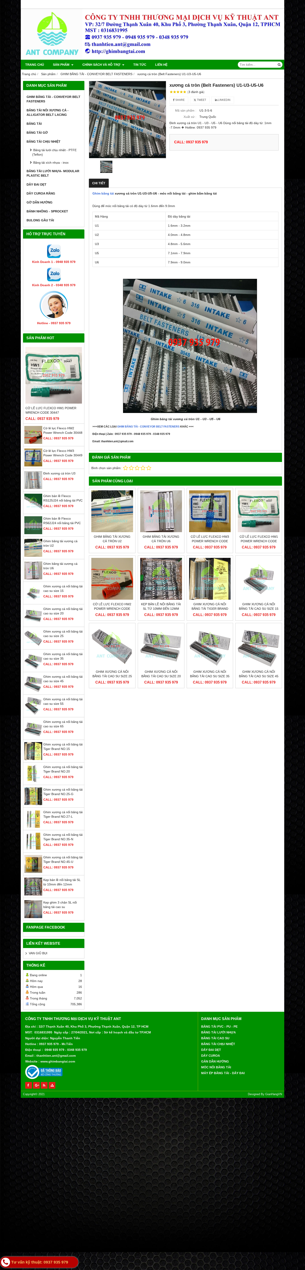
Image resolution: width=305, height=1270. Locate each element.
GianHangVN (273, 1094)
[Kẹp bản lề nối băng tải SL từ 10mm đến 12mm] (33, 894)
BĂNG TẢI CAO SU (215, 1038)
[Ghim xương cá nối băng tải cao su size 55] (33, 713)
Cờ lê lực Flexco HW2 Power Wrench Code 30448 (112, 608)
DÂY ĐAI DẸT (36, 184)
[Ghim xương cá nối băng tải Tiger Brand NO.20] (33, 781)
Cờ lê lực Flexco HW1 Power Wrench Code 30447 (50, 410)
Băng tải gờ (37, 132)
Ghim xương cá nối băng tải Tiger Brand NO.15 (210, 608)
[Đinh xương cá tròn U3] (33, 488)
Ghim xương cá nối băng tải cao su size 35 (210, 674)
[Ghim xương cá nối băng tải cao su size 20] (33, 623)
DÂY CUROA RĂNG (41, 193)
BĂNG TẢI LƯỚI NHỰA (218, 1032)
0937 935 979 (49, 1044)
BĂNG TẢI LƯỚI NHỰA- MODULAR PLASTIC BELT (53, 173)
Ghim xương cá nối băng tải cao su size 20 (161, 674)
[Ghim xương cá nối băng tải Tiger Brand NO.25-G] (33, 804)
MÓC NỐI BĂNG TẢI (216, 1067)
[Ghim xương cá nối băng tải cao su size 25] (33, 646)
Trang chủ (34, 64)
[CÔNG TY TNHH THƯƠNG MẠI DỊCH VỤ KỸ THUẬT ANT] (152, 58)
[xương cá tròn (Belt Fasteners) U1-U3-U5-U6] (127, 119)
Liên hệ (161, 64)
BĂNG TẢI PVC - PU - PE (219, 1026)
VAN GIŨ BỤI (38, 953)
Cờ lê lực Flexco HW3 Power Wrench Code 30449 (210, 541)
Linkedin (223, 100)
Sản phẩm (61, 64)
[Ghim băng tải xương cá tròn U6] (33, 578)
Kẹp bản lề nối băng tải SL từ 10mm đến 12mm (161, 606)
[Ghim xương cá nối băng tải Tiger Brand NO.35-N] (33, 849)
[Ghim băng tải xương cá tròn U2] (33, 555)
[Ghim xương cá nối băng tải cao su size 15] (33, 601)
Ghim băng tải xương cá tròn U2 (112, 539)
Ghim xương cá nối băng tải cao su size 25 (112, 674)
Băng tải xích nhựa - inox (51, 162)
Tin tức (139, 64)
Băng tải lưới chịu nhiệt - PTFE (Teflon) (54, 152)
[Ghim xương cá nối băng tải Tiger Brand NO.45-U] (33, 872)
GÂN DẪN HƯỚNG (215, 1061)
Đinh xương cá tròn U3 (59, 473)
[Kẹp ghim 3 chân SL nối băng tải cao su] (33, 917)
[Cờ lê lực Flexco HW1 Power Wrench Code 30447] (53, 375)
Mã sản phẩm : (185, 110)
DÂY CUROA (210, 1055)
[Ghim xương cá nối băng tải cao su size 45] (33, 691)
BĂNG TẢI (34, 123)
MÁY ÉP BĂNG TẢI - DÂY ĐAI (223, 1073)
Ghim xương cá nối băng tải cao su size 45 (258, 674)
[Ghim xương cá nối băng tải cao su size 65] (33, 736)
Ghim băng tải (103, 193)
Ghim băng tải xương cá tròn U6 (161, 539)
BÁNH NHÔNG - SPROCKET (47, 211)
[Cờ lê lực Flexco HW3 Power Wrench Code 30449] (33, 465)
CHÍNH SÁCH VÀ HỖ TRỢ (101, 64)
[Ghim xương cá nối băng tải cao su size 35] (33, 668)
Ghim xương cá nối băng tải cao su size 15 (258, 606)
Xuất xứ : (190, 117)
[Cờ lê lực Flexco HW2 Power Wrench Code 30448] (33, 442)
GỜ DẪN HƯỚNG (39, 202)
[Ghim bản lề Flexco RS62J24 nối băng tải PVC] (33, 533)
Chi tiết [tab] (98, 183)
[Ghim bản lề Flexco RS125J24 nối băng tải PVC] (33, 510)
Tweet (201, 100)
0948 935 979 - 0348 (59, 1050)
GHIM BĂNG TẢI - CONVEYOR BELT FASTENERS (53, 99)
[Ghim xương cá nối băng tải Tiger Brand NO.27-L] (33, 826)
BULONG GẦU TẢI (40, 220)
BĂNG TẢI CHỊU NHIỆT (44, 141)
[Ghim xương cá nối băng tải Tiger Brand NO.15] (33, 759)
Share (180, 100)
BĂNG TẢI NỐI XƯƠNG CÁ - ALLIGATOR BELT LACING (48, 112)
